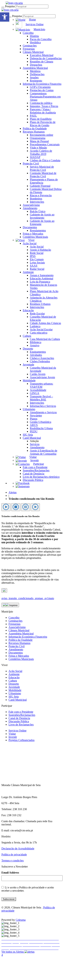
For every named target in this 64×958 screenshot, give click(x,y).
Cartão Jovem (37, 374)
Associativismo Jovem (42, 377)
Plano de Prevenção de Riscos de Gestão (42, 124)
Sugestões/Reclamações (36, 470)
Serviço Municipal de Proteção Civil (42, 168)
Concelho (28, 32)
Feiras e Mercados (33, 233)
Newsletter (36, 415)
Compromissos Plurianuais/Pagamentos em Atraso (45, 96)
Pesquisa (10, 6)
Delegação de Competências (46, 58)
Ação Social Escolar (41, 329)
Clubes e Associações (42, 358)
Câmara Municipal (33, 51)
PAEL (33, 115)
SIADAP (35, 157)
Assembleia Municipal (35, 67)
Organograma (37, 138)
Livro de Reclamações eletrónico (41, 476)
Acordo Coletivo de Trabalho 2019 (41, 152)
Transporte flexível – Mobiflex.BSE (41, 398)
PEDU (34, 431)
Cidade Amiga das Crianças (45, 323)
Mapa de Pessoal (39, 141)
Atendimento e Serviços (43, 412)
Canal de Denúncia (33, 473)
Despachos (36, 64)
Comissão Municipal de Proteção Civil (43, 175)
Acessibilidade (38, 390)
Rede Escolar (37, 313)
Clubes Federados (40, 361)
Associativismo (31, 204)
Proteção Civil (31, 163)
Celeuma (21, 919)
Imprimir (13, 605)
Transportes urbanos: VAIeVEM (41, 385)
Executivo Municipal (41, 55)
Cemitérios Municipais (35, 236)
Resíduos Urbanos (40, 303)
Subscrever (9, 899)
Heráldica (35, 42)
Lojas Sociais (37, 262)
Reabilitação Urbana (41, 428)
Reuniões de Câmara (41, 61)
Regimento (36, 80)
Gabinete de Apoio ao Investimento (42, 216)
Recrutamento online (41, 134)
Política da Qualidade (35, 128)
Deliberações (37, 74)
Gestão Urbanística (40, 421)
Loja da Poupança (40, 281)
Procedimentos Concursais (45, 144)
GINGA (34, 393)
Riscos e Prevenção (41, 195)
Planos (33, 418)
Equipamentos (38, 351)
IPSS (33, 256)
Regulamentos (38, 230)
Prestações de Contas (42, 90)
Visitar (12, 733)
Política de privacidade (14, 854)
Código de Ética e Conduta (45, 160)
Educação (28, 310)
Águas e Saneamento (42, 275)
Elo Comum (37, 259)
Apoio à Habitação (40, 249)
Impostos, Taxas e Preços (44, 106)
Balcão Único (37, 211)
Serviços (34, 444)
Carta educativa (38, 332)
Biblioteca (35, 342)
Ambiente (28, 272)
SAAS (33, 265)
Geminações (30, 45)
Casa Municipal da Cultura (45, 339)
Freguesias (29, 48)
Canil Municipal (32, 437)
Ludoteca (35, 326)
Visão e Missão (38, 147)
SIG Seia (28, 434)
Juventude (28, 364)
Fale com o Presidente (35, 467)
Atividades (36, 354)
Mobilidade (29, 380)
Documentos (30, 227)
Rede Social (36, 252)
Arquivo (34, 345)
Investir (13, 736)
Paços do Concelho (41, 39)
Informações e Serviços (43, 405)
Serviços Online (17, 730)
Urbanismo (29, 409)
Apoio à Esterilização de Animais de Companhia (43, 452)
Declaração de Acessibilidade (17, 848)
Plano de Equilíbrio (41, 118)
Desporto (28, 348)
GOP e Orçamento (40, 87)
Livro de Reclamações (21, 724)
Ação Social (29, 243)
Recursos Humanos (34, 131)
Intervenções (37, 201)
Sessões (34, 77)
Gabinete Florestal (40, 185)
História (34, 36)
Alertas (13, 492)
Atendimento (30, 208)
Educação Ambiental (41, 278)
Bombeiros (36, 198)
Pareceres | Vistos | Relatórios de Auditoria (43, 111)
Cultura (27, 335)
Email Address (10, 872)
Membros (35, 71)
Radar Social (37, 268)
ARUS (34, 425)
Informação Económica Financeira (42, 83)
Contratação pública (41, 102)
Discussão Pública (33, 479)
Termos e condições (12, 860)
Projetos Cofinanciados (21, 740)
